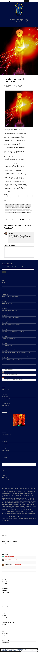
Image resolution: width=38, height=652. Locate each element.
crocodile (28, 491)
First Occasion (9, 495)
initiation (7, 210)
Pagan (34, 509)
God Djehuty (28, 204)
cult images (33, 491)
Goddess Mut (27, 207)
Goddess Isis (22, 207)
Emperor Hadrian (31, 493)
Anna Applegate (15, 488)
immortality (4, 504)
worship (28, 212)
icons (26, 502)
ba (31, 488)
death (16, 493)
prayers (19, 86)
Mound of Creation (22, 507)
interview (21, 504)
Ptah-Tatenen (28, 511)
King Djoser (25, 506)
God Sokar (25, 501)
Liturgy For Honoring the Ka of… (16, 564)
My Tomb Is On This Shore (7, 303)
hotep (17, 502)
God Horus (6, 499)
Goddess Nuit (13, 498)
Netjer (24, 210)
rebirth (9, 513)
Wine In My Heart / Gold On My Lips (8, 338)
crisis (25, 491)
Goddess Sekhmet (24, 498)
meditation (11, 507)
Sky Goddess (10, 516)
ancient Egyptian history (7, 434)
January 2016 (5, 400)
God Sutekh (28, 501)
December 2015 (6, 403)
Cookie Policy (18, 650)
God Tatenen (32, 501)
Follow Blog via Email (7, 263)
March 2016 (5, 396)
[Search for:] (19, 464)
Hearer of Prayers (5, 300)
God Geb (34, 498)
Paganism (3, 511)
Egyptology (27, 493)
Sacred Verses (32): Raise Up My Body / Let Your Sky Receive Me (13, 331)
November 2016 (6, 389)
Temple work (5, 457)
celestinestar (7, 374)
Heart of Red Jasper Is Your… (12, 371)
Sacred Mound (26, 514)
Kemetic (14, 210)
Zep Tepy (8, 520)
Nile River (26, 509)
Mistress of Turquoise (15, 507)
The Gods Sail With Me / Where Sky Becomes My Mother (12, 359)
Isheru (24, 504)
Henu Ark (10, 502)
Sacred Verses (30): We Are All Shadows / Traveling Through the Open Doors (16, 352)
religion (17, 513)
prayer (10, 212)
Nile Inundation (22, 509)
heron (13, 502)
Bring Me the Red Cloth (6, 335)
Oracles (4, 448)
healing (5, 502)
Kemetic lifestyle (6, 443)
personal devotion (14, 86)
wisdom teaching (33, 518)
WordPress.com (6, 482)
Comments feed (6, 479)
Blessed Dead (11, 491)
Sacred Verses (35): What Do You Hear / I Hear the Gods (12, 314)
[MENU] (3, 25)
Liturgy (33, 506)
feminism (6, 495)
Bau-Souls (4, 491)
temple (27, 516)
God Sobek (21, 501)
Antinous (19, 488)
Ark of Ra (21, 488)
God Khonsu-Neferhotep (24, 499)
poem (31, 210)
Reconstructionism (13, 513)
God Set (18, 501)
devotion (9, 204)
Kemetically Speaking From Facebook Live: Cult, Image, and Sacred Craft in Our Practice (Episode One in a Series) (18, 292)
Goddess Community (12, 496)
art (23, 488)
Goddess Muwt (8, 498)
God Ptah (6, 501)
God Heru (3, 499)
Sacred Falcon (27, 513)
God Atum (27, 495)
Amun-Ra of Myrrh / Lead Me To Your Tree (10, 296)
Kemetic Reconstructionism (18, 506)
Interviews (5, 441)
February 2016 (5, 398)
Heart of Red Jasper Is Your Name (8, 342)
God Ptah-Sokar (11, 501)
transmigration (9, 518)
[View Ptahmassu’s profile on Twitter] (5, 282)
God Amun (12, 495)
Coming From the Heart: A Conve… (18, 379)
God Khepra (16, 499)
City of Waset (23, 491)
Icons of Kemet (5, 439)
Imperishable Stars (11, 504)
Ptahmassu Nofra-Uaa (17, 85)
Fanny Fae (18, 235)
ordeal (32, 509)
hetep (15, 502)
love (5, 507)
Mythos (31, 507)
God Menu (28, 499)
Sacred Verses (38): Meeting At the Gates (9, 310)
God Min (31, 499)
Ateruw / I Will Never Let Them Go (8, 307)
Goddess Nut (18, 498)
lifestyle (28, 506)
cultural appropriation (4, 493)
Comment (30, 255)
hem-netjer (7, 502)
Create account (5, 472)
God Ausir (23, 204)
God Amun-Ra (18, 204)
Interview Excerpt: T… (8, 379)
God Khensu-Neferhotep (11, 499)
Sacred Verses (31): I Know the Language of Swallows (11, 349)
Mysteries (28, 507)
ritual (19, 513)
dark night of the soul (9, 493)
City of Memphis (15, 491)
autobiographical (27, 488)
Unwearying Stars (22, 518)
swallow (24, 516)
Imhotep (33, 502)
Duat (24, 493)
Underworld (15, 518)
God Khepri (19, 499)
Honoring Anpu (12, 369)
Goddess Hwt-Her (15, 207)
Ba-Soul (33, 488)
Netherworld (5, 509)
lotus (4, 507)
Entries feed (5, 477)
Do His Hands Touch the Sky (7, 345)
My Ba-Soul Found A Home (7, 328)
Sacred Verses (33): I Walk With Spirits (9, 321)
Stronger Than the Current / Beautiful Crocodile (11, 324)
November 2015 (6, 405)
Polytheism (17, 511)
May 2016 (5, 391)
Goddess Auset (5, 496)
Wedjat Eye (28, 518)
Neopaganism (34, 507)
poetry (6, 212)
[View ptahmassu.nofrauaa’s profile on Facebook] (3, 282)
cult (6, 204)
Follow (4, 272)
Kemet (11, 210)
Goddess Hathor (8, 207)
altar (4, 488)
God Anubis (24, 495)
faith (14, 204)
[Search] (35, 25)
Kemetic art (3, 506)
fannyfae (11, 233)
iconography (23, 502)
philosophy (6, 511)
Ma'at (7, 507)
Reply (31, 241)
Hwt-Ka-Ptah (19, 502)
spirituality (24, 212)
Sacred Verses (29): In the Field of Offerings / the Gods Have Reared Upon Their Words (17, 356)
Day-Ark (13, 493)
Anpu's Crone (7, 369)
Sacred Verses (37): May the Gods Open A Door (10, 317)
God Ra (15, 501)
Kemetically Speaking (19, 19)
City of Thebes (19, 491)
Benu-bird (7, 491)
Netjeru (8, 86)
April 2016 (5, 394)
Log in (4, 475)
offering (29, 509)
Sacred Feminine (32, 513)
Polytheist (20, 511)
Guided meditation (6, 436)
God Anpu (20, 495)
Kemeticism (19, 210)
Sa (20, 513)
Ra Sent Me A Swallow (13, 374)
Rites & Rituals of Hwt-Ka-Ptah (8, 454)
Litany (31, 506)
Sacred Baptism (23, 513)
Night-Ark (18, 509)
